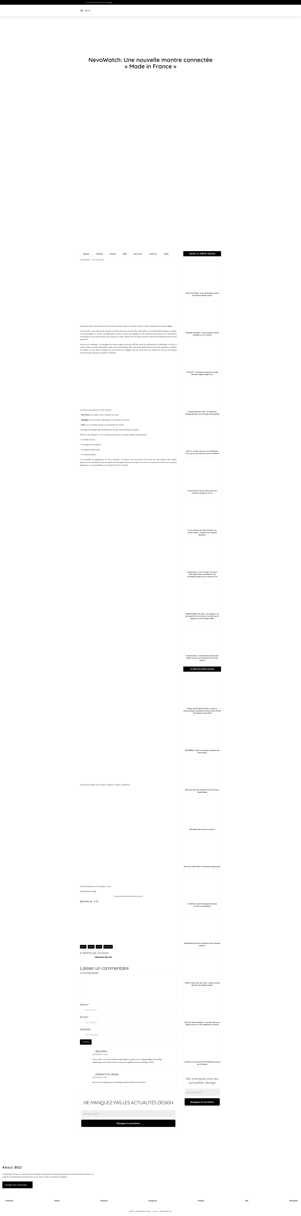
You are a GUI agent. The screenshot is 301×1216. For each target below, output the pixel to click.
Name (84, 1004)
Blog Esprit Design (89, 891)
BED (91, 326)
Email (84, 1017)
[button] (85, 10)
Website (85, 1029)
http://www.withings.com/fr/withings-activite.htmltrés (113, 1082)
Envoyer (85, 1042)
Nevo (109, 886)
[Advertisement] (150, 36)
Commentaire (89, 973)
